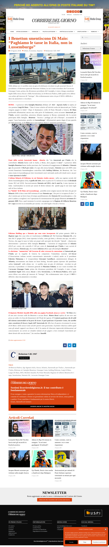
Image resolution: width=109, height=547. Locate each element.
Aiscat (38, 367)
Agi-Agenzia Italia (29, 367)
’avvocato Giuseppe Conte (40, 375)
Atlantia (44, 367)
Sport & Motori (82, 31)
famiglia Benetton (29, 370)
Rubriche (94, 31)
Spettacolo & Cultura (66, 31)
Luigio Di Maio (14, 373)
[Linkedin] (73, 11)
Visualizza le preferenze (99, 542)
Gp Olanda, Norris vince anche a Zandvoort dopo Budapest (88, 194)
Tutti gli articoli (24, 358)
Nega (84, 542)
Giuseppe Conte (42, 370)
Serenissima (16, 375)
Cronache (35, 31)
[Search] (81, 11)
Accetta (71, 542)
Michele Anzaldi (30, 373)
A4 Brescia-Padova (15, 367)
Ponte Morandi (44, 373)
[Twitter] (78, 11)
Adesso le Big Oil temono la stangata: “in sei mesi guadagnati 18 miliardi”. (41, 442)
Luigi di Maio (66, 370)
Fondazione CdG (77, 14)
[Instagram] (70, 11)
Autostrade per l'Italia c (56, 367)
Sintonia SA (26, 375)
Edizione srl (18, 370)
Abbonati (69, 14)
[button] (105, 529)
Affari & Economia (22, 31)
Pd (37, 373)
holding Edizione (54, 370)
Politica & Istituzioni (49, 31)
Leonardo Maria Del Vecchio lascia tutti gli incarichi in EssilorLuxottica (19, 442)
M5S (22, 373)
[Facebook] (68, 11)
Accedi (63, 14)
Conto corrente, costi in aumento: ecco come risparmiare (63, 442)
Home (12, 31)
